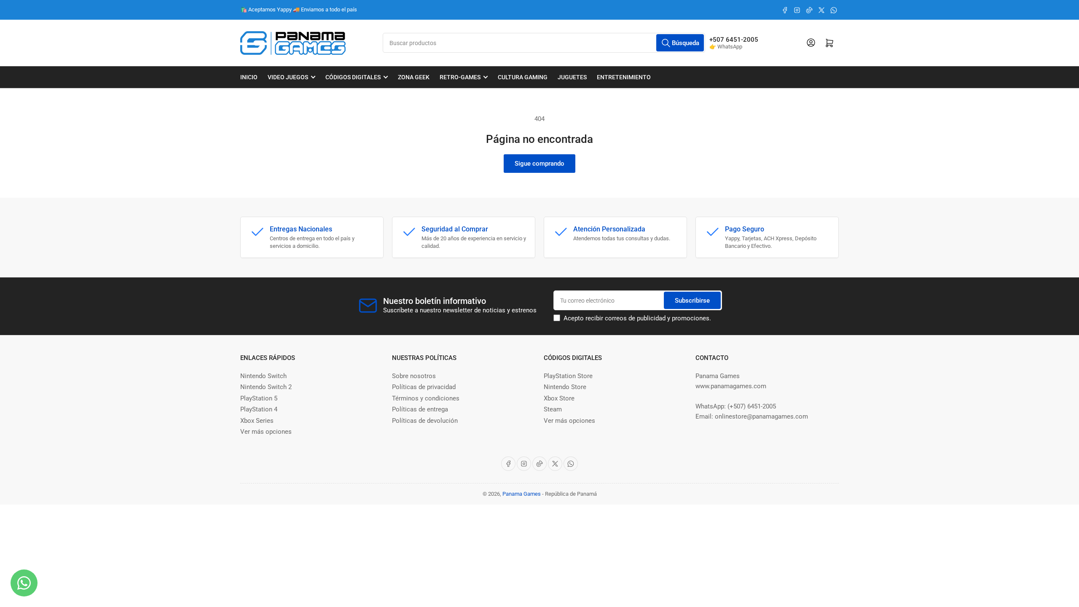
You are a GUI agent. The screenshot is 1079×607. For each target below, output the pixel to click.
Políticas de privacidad (424, 387)
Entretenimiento (624, 77)
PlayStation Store (568, 376)
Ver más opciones (266, 431)
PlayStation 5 (258, 398)
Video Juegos (288, 77)
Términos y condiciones (425, 398)
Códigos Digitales (353, 77)
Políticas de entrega (420, 409)
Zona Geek (413, 77)
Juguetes (572, 77)
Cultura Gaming (523, 77)
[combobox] (544, 43)
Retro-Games (460, 77)
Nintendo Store (565, 387)
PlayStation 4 (258, 409)
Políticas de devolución (425, 420)
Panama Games (521, 494)
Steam (553, 409)
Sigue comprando (539, 163)
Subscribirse (692, 300)
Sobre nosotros (414, 376)
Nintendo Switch (263, 376)
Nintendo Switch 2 (266, 387)
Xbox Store (559, 398)
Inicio (249, 77)
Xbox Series (257, 420)
